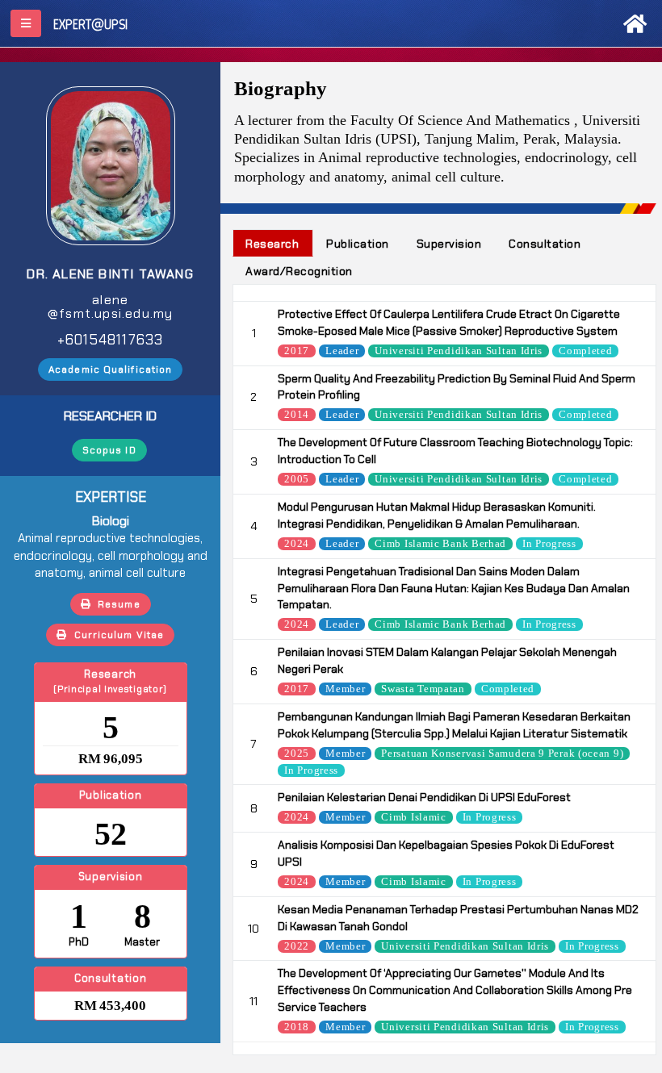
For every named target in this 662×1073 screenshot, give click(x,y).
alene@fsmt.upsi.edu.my (110, 307)
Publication (357, 243)
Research (272, 243)
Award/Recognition (299, 271)
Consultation (544, 243)
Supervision (449, 243)
